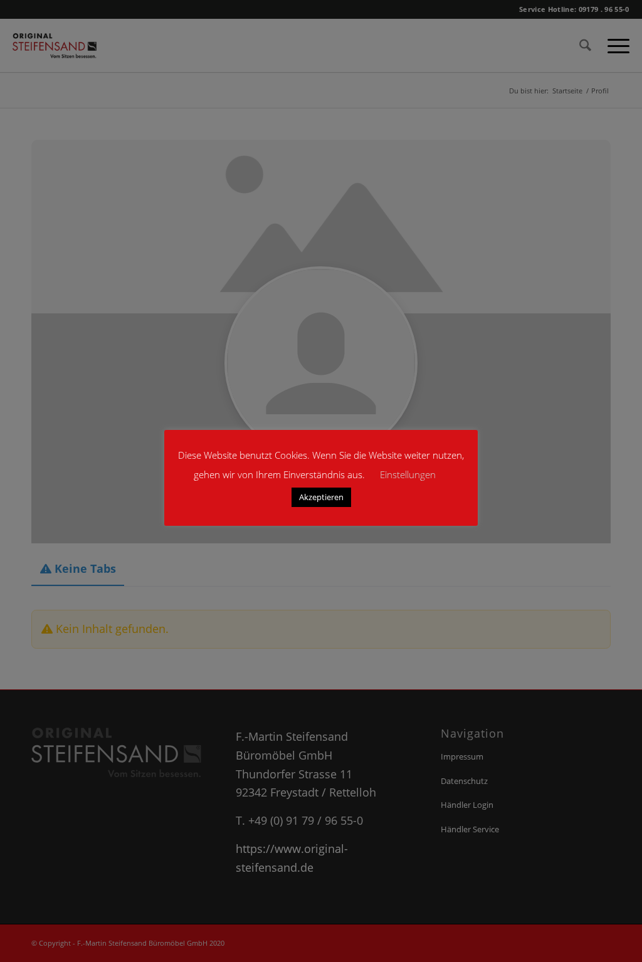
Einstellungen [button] (408, 474)
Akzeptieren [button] (321, 497)
